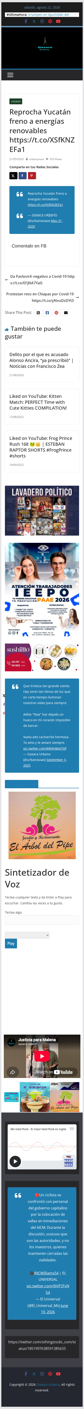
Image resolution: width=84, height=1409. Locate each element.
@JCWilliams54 (46, 1273)
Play (11, 943)
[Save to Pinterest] (32, 175)
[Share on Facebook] (23, 175)
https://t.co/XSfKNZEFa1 (45, 205)
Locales (15, 101)
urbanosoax (36, 159)
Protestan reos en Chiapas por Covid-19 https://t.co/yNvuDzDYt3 (40, 297)
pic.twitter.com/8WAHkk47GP (45, 748)
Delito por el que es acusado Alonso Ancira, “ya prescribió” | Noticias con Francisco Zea (41, 360)
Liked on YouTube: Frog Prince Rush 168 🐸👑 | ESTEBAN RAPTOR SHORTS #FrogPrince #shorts (40, 447)
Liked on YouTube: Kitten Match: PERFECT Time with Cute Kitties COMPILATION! (38, 402)
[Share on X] (13, 175)
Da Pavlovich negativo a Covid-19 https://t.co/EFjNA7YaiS (42, 279)
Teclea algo (13, 912)
